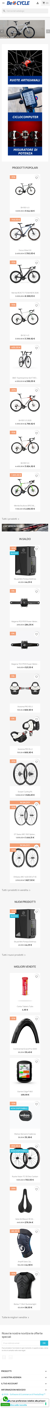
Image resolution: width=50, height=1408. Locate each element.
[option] (25, 29)
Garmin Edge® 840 (25, 1092)
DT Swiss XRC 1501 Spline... (25, 835)
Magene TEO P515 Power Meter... (25, 664)
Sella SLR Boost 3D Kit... (25, 1219)
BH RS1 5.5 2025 (25, 421)
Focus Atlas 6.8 (25, 251)
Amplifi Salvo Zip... (25, 1262)
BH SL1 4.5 (25, 336)
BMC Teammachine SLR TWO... (25, 378)
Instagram (11, 1358)
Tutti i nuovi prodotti (14, 955)
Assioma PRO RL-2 (25, 750)
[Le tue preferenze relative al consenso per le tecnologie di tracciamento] (45, 1403)
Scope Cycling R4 (25, 792)
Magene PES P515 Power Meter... (25, 622)
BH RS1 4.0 (25, 208)
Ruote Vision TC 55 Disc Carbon (25, 1177)
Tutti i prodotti (11, 519)
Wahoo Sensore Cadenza (25, 1134)
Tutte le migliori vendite (16, 1318)
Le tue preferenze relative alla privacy (27, 1401)
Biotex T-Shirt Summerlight (25, 1305)
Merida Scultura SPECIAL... (25, 506)
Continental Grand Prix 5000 (25, 1049)
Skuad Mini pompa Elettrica (25, 579)
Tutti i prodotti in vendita (16, 890)
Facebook (4, 1358)
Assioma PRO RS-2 (25, 707)
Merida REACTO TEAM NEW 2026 (25, 293)
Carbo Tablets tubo (25, 1007)
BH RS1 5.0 (25, 463)
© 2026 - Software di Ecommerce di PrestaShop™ (23, 1395)
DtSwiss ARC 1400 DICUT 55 (25, 877)
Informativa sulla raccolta (15, 1405)
